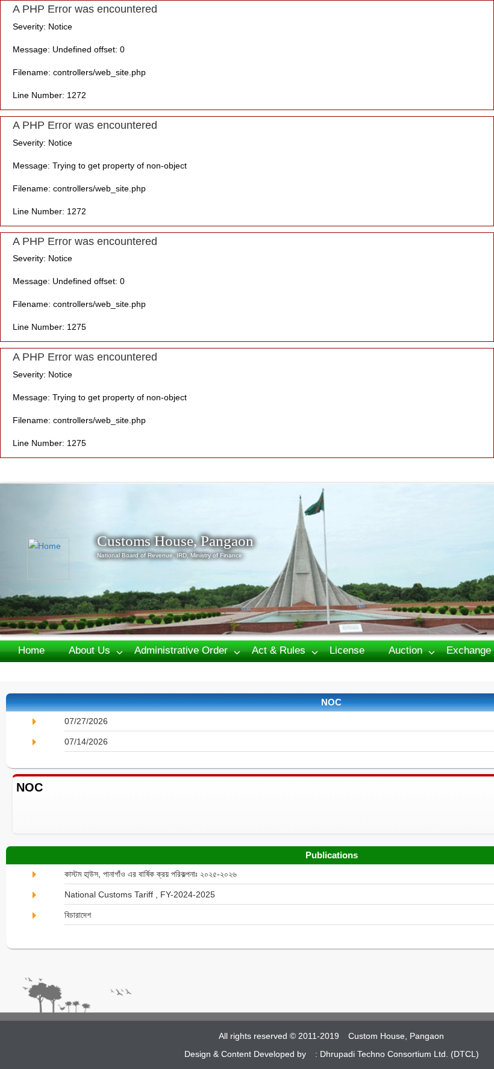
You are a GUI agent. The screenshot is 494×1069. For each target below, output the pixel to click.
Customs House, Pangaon (175, 541)
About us (89, 650)
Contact (35, 671)
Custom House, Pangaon (396, 1036)
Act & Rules (278, 650)
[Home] (62, 559)
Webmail (96, 671)
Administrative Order (181, 650)
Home (31, 650)
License (347, 650)
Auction (405, 650)
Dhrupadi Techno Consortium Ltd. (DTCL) (399, 1054)
